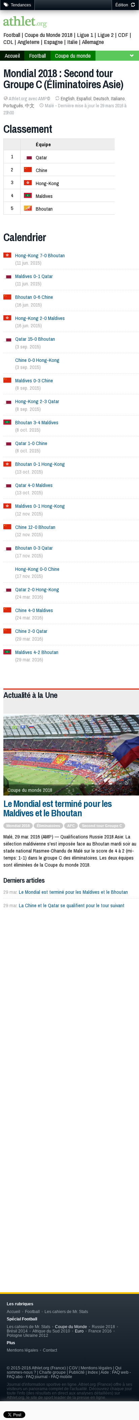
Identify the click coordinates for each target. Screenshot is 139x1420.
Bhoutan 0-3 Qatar (34, 547)
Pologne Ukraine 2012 (27, 1335)
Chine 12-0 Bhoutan (35, 527)
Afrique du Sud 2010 (51, 1331)
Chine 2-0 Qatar (31, 631)
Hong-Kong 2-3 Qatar (37, 401)
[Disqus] (71, 1166)
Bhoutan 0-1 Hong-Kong (40, 464)
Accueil (12, 55)
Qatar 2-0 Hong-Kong (37, 589)
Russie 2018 (103, 1326)
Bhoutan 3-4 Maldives (36, 422)
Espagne (53, 42)
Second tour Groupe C (102, 826)
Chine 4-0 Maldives (34, 610)
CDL (8, 42)
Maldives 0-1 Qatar (34, 276)
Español (84, 99)
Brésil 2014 (17, 1331)
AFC (71, 826)
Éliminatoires (48, 826)
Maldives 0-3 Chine (34, 380)
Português (13, 106)
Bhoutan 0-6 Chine (34, 297)
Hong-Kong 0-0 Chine (37, 568)
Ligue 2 (106, 35)
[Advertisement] (69, 993)
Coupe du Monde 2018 (49, 35)
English (68, 99)
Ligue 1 (85, 35)
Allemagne (93, 42)
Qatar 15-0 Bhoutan (35, 338)
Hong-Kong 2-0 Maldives (40, 318)
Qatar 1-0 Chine (31, 443)
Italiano (118, 99)
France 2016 (100, 1331)
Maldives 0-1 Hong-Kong (40, 505)
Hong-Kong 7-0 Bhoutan (40, 255)
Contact (50, 1350)
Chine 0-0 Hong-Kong (37, 360)
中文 (29, 106)
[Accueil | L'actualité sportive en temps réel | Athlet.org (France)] (25, 23)
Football (11, 35)
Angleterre (28, 42)
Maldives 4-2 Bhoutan (36, 652)
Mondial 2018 (18, 826)
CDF (123, 35)
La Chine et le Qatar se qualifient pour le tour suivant (71, 905)
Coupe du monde (73, 55)
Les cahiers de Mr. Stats (66, 1311)
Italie (72, 42)
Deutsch (101, 99)
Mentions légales (22, 1350)
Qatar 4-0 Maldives (34, 485)
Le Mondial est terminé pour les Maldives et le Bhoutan (57, 808)
